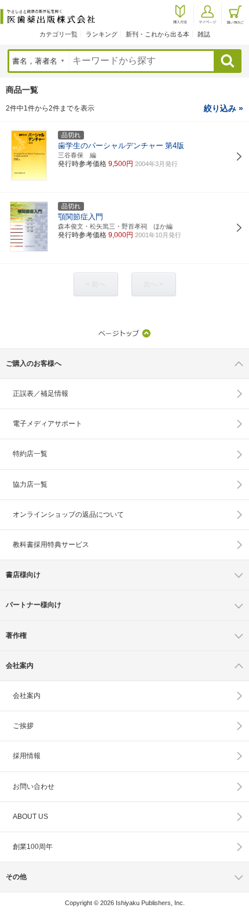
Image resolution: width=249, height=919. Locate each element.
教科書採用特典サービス (51, 545)
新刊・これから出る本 (157, 34)
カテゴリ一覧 (58, 34)
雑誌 (203, 34)
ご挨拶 (23, 726)
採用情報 (27, 756)
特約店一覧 (30, 454)
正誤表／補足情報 (40, 393)
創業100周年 (33, 847)
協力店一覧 (30, 484)
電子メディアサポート (47, 424)
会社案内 (27, 696)
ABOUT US (30, 817)
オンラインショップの (68, 514)
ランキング (102, 34)
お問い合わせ (33, 786)
